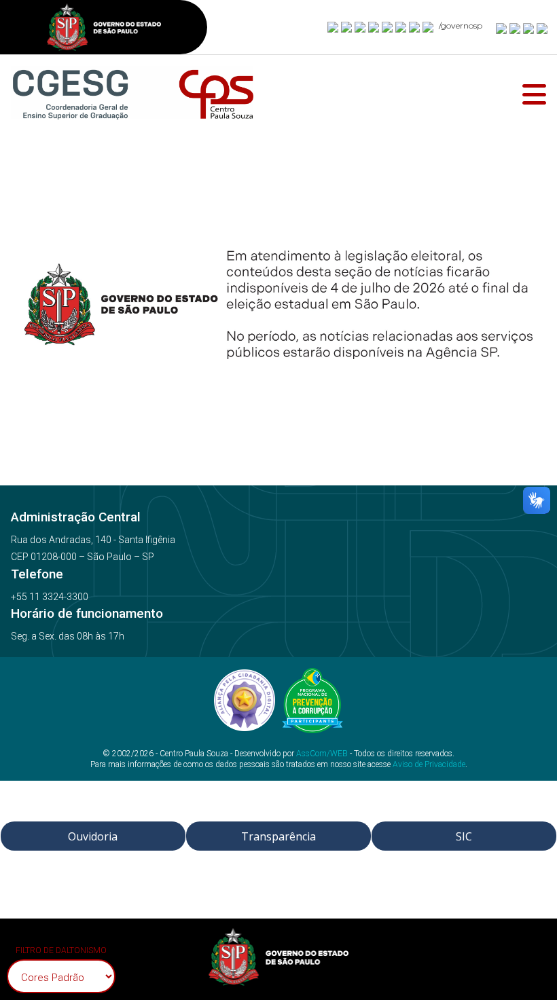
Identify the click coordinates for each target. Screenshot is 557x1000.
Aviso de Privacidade (429, 764)
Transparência (278, 836)
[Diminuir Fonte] (515, 28)
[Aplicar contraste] (529, 28)
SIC (464, 836)
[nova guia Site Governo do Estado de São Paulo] (103, 29)
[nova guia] (543, 28)
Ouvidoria (93, 836)
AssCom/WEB (322, 753)
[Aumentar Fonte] (502, 28)
